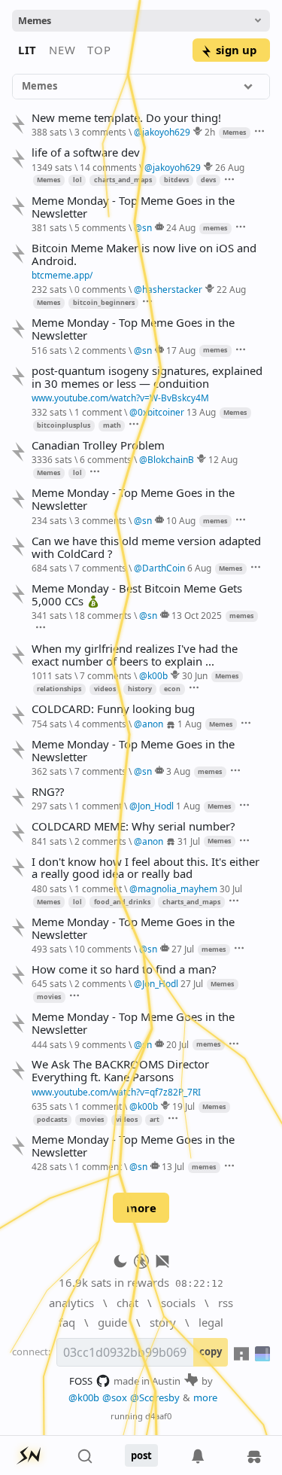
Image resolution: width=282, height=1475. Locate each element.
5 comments (100, 227)
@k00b (83, 1397)
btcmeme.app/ (62, 275)
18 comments (103, 615)
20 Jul (177, 1044)
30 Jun (195, 675)
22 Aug (231, 289)
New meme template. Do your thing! (126, 117)
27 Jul (182, 949)
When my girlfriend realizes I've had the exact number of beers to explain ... (135, 655)
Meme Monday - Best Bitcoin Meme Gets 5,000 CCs (137, 595)
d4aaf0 (158, 1416)
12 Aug (223, 459)
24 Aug (181, 227)
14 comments (108, 167)
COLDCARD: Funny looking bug (113, 708)
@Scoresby (155, 1397)
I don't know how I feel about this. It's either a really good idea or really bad (145, 868)
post (141, 1455)
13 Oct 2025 (196, 615)
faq (67, 1322)
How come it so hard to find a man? (124, 969)
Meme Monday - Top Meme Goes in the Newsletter (133, 207)
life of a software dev (86, 152)
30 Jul (231, 888)
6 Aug (199, 568)
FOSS (80, 1381)
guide (112, 1322)
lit (27, 49)
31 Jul (188, 841)
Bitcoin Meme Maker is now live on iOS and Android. (144, 254)
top (99, 49)
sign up (236, 49)
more (141, 1207)
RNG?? (48, 791)
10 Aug (181, 520)
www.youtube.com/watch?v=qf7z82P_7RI (116, 1092)
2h (210, 132)
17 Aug (181, 350)
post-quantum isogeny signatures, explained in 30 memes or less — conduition (147, 377)
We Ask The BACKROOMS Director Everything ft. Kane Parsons (120, 1070)
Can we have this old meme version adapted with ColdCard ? (146, 547)
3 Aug (178, 771)
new (62, 49)
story (163, 1322)
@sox (114, 1397)
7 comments (100, 568)
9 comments (100, 1044)
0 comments (100, 289)
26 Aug (229, 167)
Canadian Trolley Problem (98, 445)
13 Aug (201, 412)
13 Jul (173, 1166)
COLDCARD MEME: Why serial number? (133, 826)
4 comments (100, 724)
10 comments (103, 949)
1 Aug (189, 724)
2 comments (100, 350)
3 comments (100, 132)
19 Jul (183, 1106)
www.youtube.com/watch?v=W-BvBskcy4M (120, 398)
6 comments (106, 459)
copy (210, 1351)
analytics (71, 1302)
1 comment (98, 412)
